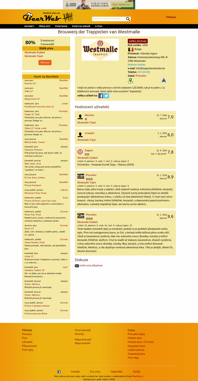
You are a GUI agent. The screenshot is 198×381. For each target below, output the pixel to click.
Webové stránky (136, 64)
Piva (24, 338)
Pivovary (27, 334)
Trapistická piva (136, 354)
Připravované (29, 346)
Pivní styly (27, 350)
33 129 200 (144, 72)
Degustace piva (136, 346)
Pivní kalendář (83, 330)
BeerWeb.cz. (138, 376)
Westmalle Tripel (34, 56)
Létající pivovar (136, 350)
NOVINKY (29, 26)
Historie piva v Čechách (141, 342)
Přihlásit (171, 17)
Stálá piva (46, 48)
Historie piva (135, 338)
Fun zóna (95, 371)
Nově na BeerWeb (46, 76)
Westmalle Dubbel (35, 52)
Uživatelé (27, 342)
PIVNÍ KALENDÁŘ (81, 26)
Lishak (65, 103)
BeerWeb (64, 80)
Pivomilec (63, 111)
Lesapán (89, 133)
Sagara (89, 150)
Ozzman (64, 211)
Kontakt (75, 371)
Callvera (64, 190)
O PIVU (98, 26)
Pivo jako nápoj (136, 334)
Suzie (65, 198)
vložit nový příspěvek (91, 265)
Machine (89, 115)
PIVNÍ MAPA (61, 26)
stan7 (65, 267)
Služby (136, 371)
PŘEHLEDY (44, 26)
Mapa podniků (82, 343)
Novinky (79, 334)
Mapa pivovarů (83, 339)
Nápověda (116, 371)
